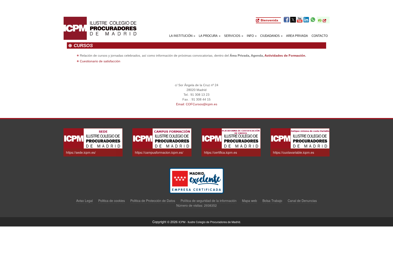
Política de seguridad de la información (209, 201)
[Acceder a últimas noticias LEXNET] (325, 20)
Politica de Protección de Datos (152, 201)
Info (252, 36)
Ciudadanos (271, 36)
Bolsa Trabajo (272, 201)
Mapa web (249, 201)
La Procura (209, 36)
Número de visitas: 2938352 (196, 205)
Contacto (320, 36)
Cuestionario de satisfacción (100, 61)
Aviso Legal (84, 201)
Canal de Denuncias (302, 201)
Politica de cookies (111, 201)
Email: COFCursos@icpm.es (196, 104)
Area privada (297, 36)
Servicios (233, 36)
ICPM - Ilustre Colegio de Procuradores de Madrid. (210, 222)
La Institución (182, 36)
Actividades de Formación (285, 55)
